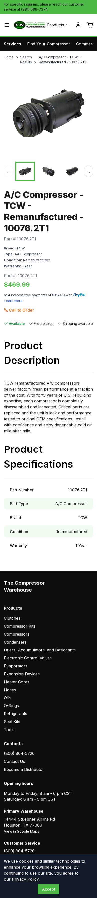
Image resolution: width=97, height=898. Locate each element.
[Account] (78, 25)
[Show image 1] (25, 171)
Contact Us (14, 761)
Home (9, 57)
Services (12, 43)
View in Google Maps (21, 831)
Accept (48, 889)
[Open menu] (7, 25)
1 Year (27, 266)
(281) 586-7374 (34, 9)
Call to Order (21, 310)
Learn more (13, 301)
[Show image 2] (48, 171)
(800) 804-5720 (19, 753)
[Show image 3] (72, 171)
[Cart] (90, 25)
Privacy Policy (25, 879)
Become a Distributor (24, 769)
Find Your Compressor (48, 43)
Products (55, 24)
